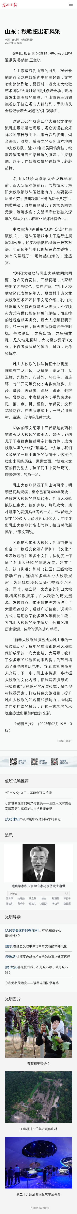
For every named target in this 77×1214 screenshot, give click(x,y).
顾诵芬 (55, 898)
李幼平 (55, 903)
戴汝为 (32, 903)
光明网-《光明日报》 (23, 39)
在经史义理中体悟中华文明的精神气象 (36, 946)
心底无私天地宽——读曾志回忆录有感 (32, 983)
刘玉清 (44, 903)
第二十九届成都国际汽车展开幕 (38, 1194)
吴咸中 (21, 903)
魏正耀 (67, 903)
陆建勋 (21, 898)
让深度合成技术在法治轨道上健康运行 (37, 956)
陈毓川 (9, 903)
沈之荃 (32, 898)
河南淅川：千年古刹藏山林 (38, 1129)
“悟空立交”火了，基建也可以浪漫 (28, 792)
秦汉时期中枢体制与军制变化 (33, 819)
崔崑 (44, 898)
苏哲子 (67, 898)
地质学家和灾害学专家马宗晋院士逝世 (38, 886)
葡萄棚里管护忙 (38, 1063)
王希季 (9, 898)
